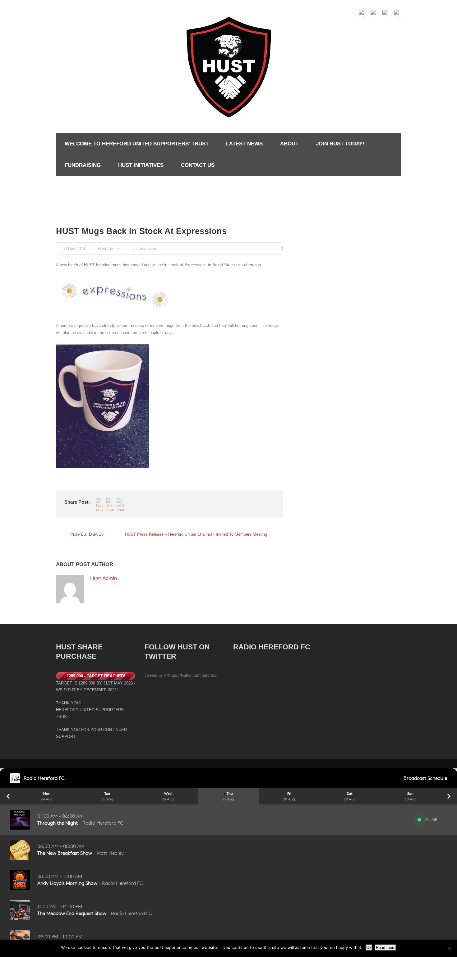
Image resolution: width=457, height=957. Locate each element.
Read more (385, 947)
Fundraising (83, 165)
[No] (449, 948)
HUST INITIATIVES (141, 165)
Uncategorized (144, 248)
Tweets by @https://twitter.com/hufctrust (181, 675)
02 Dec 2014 (73, 248)
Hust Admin (108, 248)
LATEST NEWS (244, 144)
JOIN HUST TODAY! (340, 144)
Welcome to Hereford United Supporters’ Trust (137, 144)
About (289, 144)
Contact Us (198, 165)
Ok (369, 947)
